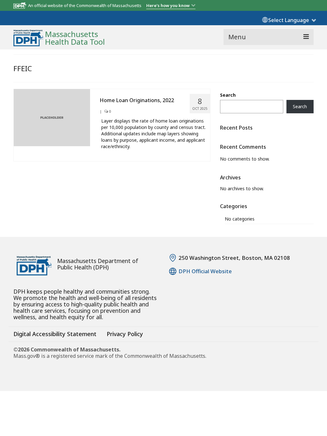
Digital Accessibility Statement (54, 334)
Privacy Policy (125, 334)
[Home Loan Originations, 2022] (52, 117)
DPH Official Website (205, 271)
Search (228, 95)
